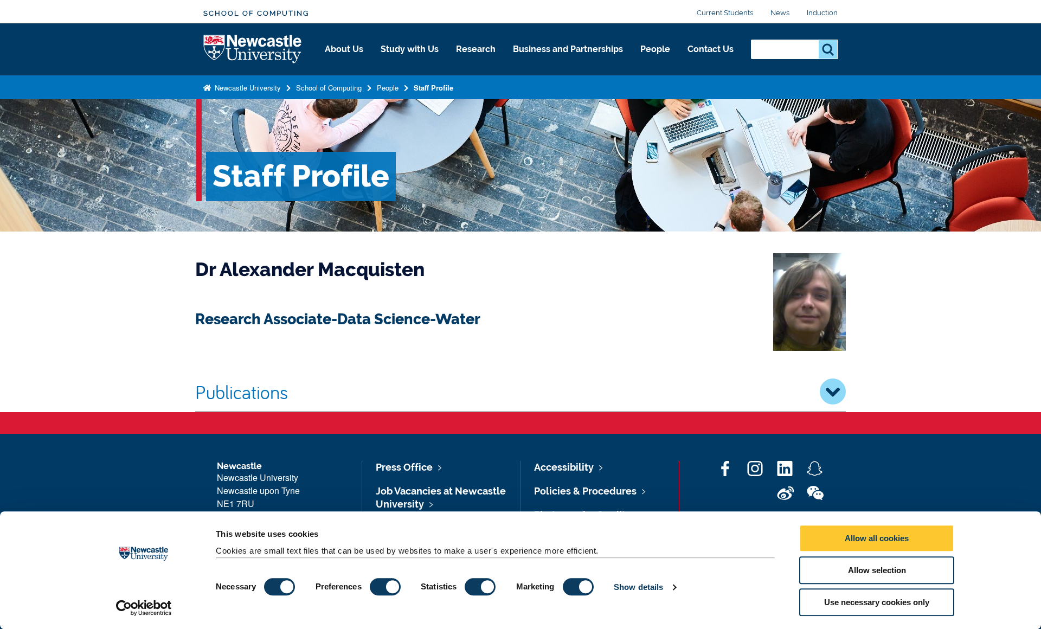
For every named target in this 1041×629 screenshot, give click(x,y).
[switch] (385, 586)
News (779, 13)
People (655, 49)
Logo (253, 50)
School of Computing (256, 13)
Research (476, 49)
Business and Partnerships (568, 49)
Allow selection (877, 570)
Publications (241, 391)
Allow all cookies (877, 538)
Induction (822, 13)
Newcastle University (247, 87)
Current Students (725, 13)
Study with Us (410, 49)
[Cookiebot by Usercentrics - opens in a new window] (144, 608)
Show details (638, 587)
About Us (344, 49)
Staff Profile (433, 87)
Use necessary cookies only (876, 602)
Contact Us (710, 49)
